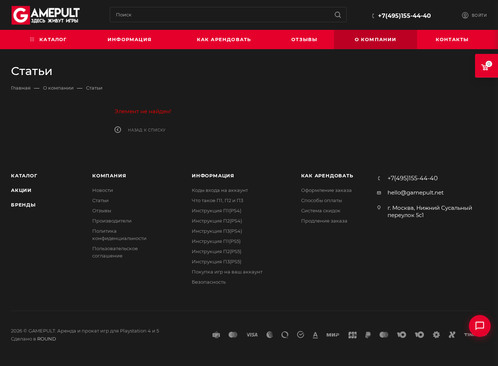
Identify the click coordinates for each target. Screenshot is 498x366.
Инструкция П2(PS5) (216, 251)
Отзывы (101, 210)
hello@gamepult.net (416, 192)
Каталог (24, 175)
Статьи (100, 200)
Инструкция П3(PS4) (217, 231)
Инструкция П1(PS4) (216, 210)
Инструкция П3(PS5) (216, 261)
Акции (21, 190)
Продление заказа (324, 221)
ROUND (46, 339)
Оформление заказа (326, 190)
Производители (112, 221)
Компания (109, 175)
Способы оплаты (321, 200)
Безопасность (209, 282)
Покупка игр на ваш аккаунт (227, 272)
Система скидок (321, 210)
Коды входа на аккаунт (220, 190)
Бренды (23, 205)
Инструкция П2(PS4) (217, 221)
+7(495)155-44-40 (404, 15)
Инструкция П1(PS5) (216, 241)
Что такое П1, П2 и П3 (217, 200)
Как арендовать (327, 175)
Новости (102, 190)
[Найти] (338, 14)
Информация (213, 175)
